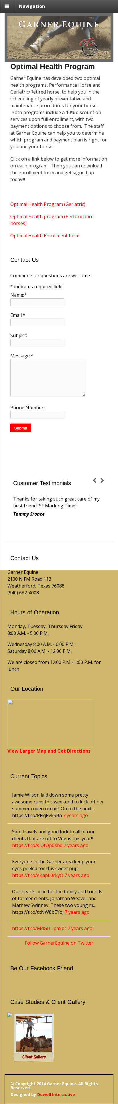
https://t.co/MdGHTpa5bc (39, 928)
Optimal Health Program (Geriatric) (47, 204)
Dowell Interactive (56, 1094)
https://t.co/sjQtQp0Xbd (37, 845)
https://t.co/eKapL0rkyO (37, 875)
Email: (17, 315)
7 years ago (75, 815)
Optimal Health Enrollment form (44, 235)
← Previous (96, 481)
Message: (21, 356)
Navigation (32, 6)
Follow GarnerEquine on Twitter (59, 943)
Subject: (18, 335)
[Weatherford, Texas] (59, 56)
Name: (18, 295)
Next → (104, 481)
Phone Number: (27, 407)
